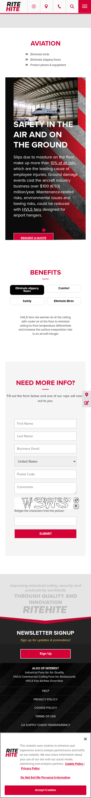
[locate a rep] (87, 395)
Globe (34, 6)
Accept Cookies (45, 790)
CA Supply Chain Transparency (45, 725)
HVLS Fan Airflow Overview (44, 681)
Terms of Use (45, 716)
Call (59, 6)
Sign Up (46, 654)
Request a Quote (33, 238)
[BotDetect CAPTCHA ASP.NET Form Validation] (43, 503)
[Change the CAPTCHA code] (76, 500)
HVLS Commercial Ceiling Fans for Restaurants (44, 677)
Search (72, 6)
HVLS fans (31, 209)
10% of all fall (62, 162)
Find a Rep (46, 6)
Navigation (84, 6)
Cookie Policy (45, 708)
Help (45, 691)
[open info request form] (87, 403)
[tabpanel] (45, 162)
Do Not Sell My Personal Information (45, 777)
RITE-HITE (13, 6)
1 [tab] (44, 230)
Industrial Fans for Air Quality (44, 672)
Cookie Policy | (74, 764)
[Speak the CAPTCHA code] (76, 506)
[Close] (85, 739)
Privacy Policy (46, 699)
